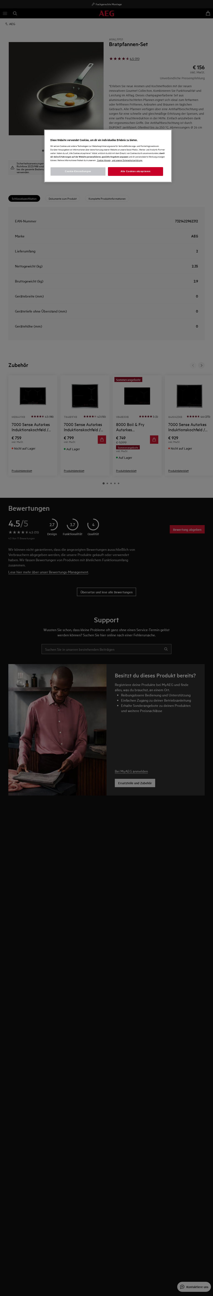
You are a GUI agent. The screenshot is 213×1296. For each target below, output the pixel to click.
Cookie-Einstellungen (78, 171)
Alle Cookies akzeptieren (136, 171)
